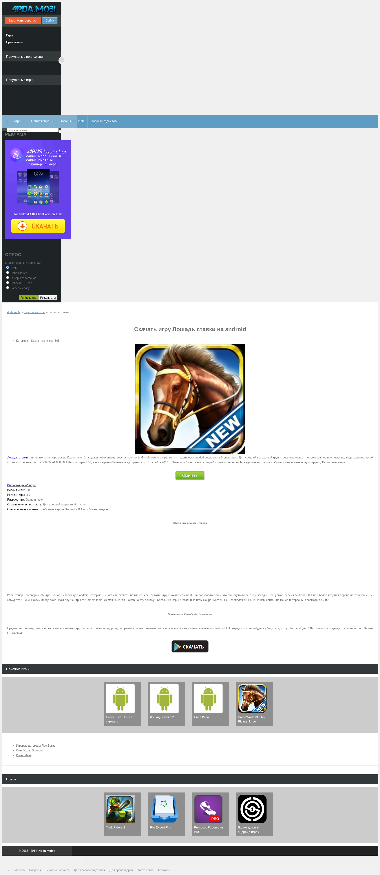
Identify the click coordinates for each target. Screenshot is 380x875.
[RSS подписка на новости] (9, 308)
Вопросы (35, 870)
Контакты (164, 870)
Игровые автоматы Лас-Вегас (35, 745)
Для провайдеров (121, 870)
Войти (50, 20)
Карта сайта (145, 870)
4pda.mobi (31, 9)
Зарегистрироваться (23, 20)
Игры (9, 35)
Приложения (14, 42)
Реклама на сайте (57, 870)
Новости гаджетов (104, 121)
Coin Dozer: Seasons (29, 750)
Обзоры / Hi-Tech (72, 121)
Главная (19, 870)
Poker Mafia (23, 755)
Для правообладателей (89, 870)
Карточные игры (42, 340)
